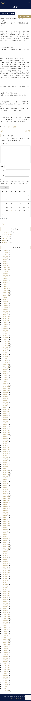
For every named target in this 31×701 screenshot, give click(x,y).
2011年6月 (5, 581)
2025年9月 (5, 272)
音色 (1, 131)
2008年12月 (5, 640)
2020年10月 (5, 367)
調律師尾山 (5, 242)
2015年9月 (5, 477)
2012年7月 (5, 555)
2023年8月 (5, 299)
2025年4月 (5, 280)
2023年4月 (5, 308)
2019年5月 (5, 399)
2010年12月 (5, 591)
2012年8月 (5, 553)
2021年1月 (5, 363)
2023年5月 (5, 305)
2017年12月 (5, 430)
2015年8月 (5, 479)
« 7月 (2, 224)
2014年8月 (5, 504)
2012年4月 (5, 561)
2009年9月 (5, 621)
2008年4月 (5, 657)
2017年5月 (5, 441)
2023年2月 (5, 312)
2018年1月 (5, 428)
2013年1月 (5, 542)
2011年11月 (5, 570)
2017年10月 (5, 435)
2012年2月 (5, 566)
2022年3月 (5, 335)
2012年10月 (5, 549)
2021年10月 (5, 346)
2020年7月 (5, 373)
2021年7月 (5, 350)
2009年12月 (5, 614)
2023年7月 (5, 301)
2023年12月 (5, 291)
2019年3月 (5, 403)
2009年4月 (5, 631)
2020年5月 (5, 375)
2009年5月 (5, 629)
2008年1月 (5, 663)
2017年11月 (5, 432)
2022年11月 (5, 318)
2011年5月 (5, 583)
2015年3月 (5, 490)
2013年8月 (5, 530)
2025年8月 (5, 274)
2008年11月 (5, 642)
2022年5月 (5, 331)
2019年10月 (5, 390)
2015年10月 (5, 475)
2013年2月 (5, 540)
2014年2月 (5, 517)
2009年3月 (5, 633)
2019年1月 (5, 407)
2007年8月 (5, 674)
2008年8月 (5, 648)
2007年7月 (5, 676)
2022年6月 (5, 329)
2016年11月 (5, 449)
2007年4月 (5, 682)
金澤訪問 (28, 131)
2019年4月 (5, 401)
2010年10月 (5, 595)
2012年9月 (5, 551)
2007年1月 (5, 688)
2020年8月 (5, 371)
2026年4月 (5, 259)
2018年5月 (5, 420)
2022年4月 (5, 333)
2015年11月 (5, 473)
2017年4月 (5, 443)
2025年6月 (5, 278)
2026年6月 (5, 255)
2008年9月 (5, 646)
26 (11, 211)
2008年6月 (5, 652)
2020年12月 (5, 365)
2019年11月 (5, 388)
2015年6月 (5, 483)
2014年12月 (5, 496)
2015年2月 (5, 492)
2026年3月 (5, 261)
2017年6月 (5, 439)
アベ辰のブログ (6, 232)
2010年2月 (5, 610)
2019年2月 (5, 405)
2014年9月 (5, 502)
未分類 (4, 240)
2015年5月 (5, 485)
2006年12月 (5, 691)
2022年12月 (5, 316)
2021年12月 (5, 341)
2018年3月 (5, 424)
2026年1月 (5, 265)
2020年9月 (5, 369)
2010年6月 (5, 604)
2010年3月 (5, 608)
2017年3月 (5, 445)
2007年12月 (5, 665)
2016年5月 (5, 460)
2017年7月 (5, 437)
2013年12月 (5, 521)
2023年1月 (5, 314)
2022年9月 (5, 322)
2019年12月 (5, 386)
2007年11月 (5, 667)
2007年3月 (5, 684)
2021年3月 (5, 358)
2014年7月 (5, 506)
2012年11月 (5, 547)
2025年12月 (5, 267)
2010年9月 (5, 597)
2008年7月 (5, 650)
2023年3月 (5, 310)
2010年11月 (5, 593)
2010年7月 (5, 602)
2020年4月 (5, 377)
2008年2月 (5, 661)
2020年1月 (5, 384)
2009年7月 (5, 625)
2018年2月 (5, 426)
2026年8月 (5, 250)
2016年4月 (5, 462)
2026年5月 (5, 257)
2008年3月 (5, 659)
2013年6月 (5, 534)
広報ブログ (5, 238)
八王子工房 (5, 236)
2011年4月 (5, 585)
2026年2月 (5, 263)
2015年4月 (5, 487)
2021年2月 (5, 360)
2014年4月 (5, 513)
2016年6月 (5, 458)
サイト (2, 175)
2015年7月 (5, 481)
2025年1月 (5, 284)
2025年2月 (5, 282)
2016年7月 (5, 456)
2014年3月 (5, 515)
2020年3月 (5, 379)
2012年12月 (5, 545)
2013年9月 (5, 528)
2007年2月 (5, 686)
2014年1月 (5, 519)
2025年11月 (5, 269)
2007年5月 (5, 680)
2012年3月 (5, 564)
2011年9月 (5, 574)
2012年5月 (5, 559)
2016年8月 (5, 454)
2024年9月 (5, 286)
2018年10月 (5, 411)
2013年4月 (5, 538)
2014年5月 (5, 511)
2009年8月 (5, 623)
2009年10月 (5, 619)
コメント (3, 144)
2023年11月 (5, 293)
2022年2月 (5, 337)
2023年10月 (5, 295)
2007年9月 (5, 671)
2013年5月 (5, 536)
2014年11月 (5, 498)
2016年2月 (5, 466)
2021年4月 (5, 356)
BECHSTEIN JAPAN (15, 698)
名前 (2, 166)
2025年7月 (5, 276)
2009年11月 (5, 616)
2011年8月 (5, 576)
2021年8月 (5, 348)
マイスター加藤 (24, 16)
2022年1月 (5, 339)
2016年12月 (5, 447)
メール (2, 171)
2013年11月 (5, 523)
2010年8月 (5, 600)
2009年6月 (5, 627)
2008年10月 (5, 644)
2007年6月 (5, 678)
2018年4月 (5, 422)
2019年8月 (5, 394)
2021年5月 (5, 354)
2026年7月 (5, 253)
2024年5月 (5, 289)
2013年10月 (5, 525)
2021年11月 (5, 344)
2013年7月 (5, 532)
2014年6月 (5, 509)
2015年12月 (5, 470)
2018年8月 (5, 415)
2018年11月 (5, 409)
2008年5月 (5, 655)
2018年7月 (5, 418)
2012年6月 (5, 557)
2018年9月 (5, 413)
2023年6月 (5, 303)
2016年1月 (5, 468)
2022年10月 (5, 320)
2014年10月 (5, 500)
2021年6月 (5, 352)
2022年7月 (5, 327)
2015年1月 (5, 494)
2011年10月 (5, 572)
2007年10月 (5, 669)
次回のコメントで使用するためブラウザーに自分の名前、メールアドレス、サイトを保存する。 (14, 182)
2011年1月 (5, 589)
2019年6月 (5, 396)
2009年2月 (5, 636)
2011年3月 (5, 587)
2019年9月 (5, 392)
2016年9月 (5, 451)
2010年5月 (5, 606)
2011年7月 (5, 578)
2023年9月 (5, 297)
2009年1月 (5, 638)
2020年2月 (5, 382)
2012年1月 (5, 568)
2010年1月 (5, 612)
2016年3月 (5, 464)
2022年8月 (5, 324)
